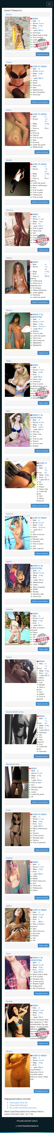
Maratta (9, 160)
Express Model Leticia (14, 712)
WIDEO (35, 18)
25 (39, 1008)
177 (39, 819)
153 (39, 618)
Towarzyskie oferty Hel (18, 1102)
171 (39, 219)
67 (39, 620)
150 (40, 573)
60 (39, 25)
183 (38, 773)
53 (39, 869)
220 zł (47, 479)
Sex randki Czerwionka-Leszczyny (23, 1107)
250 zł (47, 276)
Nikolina (9, 1051)
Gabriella (9, 609)
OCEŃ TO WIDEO (39, 66)
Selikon (41, 427)
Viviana (9, 657)
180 (39, 71)
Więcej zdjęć (43, 403)
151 (46, 720)
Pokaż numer (43, 250)
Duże (46, 673)
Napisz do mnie (42, 54)
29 (45, 116)
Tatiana (9, 258)
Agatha (9, 561)
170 (39, 867)
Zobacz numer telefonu (40, 102)
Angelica (9, 858)
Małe (40, 824)
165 (46, 169)
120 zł (40, 226)
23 (45, 166)
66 (39, 967)
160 (39, 422)
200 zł (40, 30)
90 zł (46, 128)
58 (39, 575)
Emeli (8, 810)
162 (46, 470)
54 (45, 670)
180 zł (41, 580)
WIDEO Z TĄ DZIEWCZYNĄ (36, 315)
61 (39, 425)
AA (39, 223)
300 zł (40, 78)
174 (39, 321)
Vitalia (8, 361)
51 (39, 917)
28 (39, 420)
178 (46, 666)
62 (39, 372)
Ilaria (8, 411)
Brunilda (9, 1001)
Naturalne (41, 326)
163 (39, 914)
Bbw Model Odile (12, 764)
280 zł (47, 675)
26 (39, 69)
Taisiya (9, 62)
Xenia (8, 953)
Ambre (8, 110)
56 (45, 475)
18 (39, 1058)
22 (39, 216)
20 (45, 264)
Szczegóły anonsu (41, 756)
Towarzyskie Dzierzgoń (18, 1105)
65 (45, 123)
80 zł (46, 178)
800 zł (40, 921)
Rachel (9, 14)
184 (46, 119)
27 (39, 864)
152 (39, 23)
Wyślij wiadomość (42, 850)
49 (39, 324)
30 (39, 21)
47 (39, 221)
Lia (7, 458)
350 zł (40, 972)
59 (39, 73)
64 (45, 173)
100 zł (40, 1017)
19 (39, 319)
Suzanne (9, 210)
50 (39, 525)
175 (39, 370)
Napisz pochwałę (42, 152)
